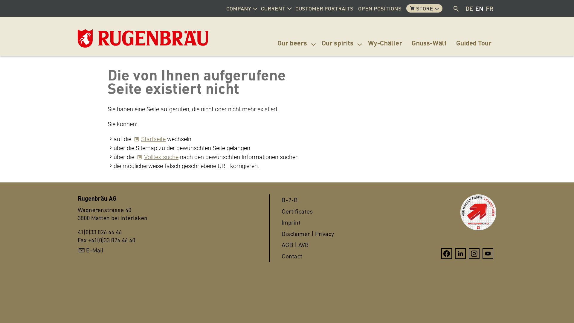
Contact (292, 256)
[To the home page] (108, 38)
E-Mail (94, 250)
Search (456, 8)
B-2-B (290, 200)
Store (424, 8)
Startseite (153, 139)
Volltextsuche (161, 157)
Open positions (380, 8)
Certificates (297, 211)
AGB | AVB (295, 245)
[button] (255, 7)
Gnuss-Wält (429, 43)
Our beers (292, 43)
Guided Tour (473, 43)
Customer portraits (324, 8)
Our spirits (337, 43)
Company (238, 8)
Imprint (291, 222)
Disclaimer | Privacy (308, 233)
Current (273, 8)
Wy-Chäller (385, 43)
